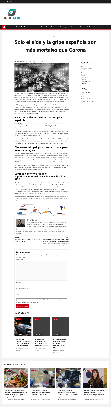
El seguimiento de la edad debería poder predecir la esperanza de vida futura (59, 343)
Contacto (97, 27)
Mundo (35, 27)
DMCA (83, 97)
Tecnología (63, 27)
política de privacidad (87, 101)
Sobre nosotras (85, 92)
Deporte (73, 27)
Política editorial (86, 99)
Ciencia (53, 27)
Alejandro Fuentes (19, 399)
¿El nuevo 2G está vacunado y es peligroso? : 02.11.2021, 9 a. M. (27, 239)
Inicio (10, 27)
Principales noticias (22, 27)
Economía (44, 27)
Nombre (19, 282)
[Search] (107, 27)
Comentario (20, 259)
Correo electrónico (22, 288)
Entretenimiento (85, 27)
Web (17, 294)
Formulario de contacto (88, 95)
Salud (7, 370)
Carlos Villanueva (21, 61)
